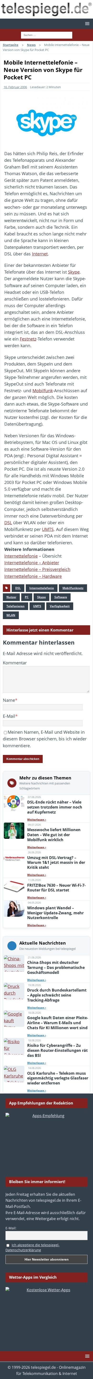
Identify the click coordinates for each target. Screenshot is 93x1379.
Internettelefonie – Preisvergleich (37, 569)
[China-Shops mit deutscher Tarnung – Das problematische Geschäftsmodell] (14, 963)
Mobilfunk (42, 390)
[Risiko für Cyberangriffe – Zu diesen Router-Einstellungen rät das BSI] (14, 1046)
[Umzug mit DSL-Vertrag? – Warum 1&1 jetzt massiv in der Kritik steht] (14, 858)
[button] (86, 23)
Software (60, 597)
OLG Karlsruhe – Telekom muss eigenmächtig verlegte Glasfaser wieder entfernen (57, 1078)
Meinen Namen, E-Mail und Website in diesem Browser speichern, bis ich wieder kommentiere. (45, 738)
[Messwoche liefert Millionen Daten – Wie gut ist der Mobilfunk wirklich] (14, 831)
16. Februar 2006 (15, 87)
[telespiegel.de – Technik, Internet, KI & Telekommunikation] (46, 9)
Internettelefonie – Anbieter (31, 562)
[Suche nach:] (46, 34)
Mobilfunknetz (72, 588)
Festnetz (28, 339)
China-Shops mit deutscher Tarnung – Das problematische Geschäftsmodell (56, 967)
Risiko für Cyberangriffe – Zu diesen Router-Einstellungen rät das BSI (57, 1050)
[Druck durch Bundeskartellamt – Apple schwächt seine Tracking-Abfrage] (14, 991)
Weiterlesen (36, 820)
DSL (8, 522)
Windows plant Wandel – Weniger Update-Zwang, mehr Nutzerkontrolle (55, 913)
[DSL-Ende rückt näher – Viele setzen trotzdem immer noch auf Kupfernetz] (14, 803)
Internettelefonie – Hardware (33, 576)
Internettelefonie (21, 556)
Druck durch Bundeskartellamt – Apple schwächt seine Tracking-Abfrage (57, 995)
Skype (74, 272)
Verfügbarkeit (60, 606)
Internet (40, 254)
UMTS (48, 529)
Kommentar (15, 663)
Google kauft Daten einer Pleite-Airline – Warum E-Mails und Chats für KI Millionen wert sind (57, 1022)
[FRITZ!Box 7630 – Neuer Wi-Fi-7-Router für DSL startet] (14, 886)
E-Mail (9, 716)
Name (9, 700)
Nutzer (11, 597)
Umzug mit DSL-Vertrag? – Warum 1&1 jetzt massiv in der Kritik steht (56, 862)
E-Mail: (10, 1228)
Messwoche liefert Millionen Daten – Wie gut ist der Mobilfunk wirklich (54, 834)
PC (27, 597)
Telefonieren (15, 606)
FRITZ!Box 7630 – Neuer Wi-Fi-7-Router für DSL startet (56, 888)
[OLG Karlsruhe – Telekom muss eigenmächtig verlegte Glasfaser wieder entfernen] (14, 1074)
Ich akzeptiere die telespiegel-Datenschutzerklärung (32, 1247)
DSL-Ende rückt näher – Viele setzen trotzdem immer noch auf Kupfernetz (54, 807)
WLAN (10, 615)
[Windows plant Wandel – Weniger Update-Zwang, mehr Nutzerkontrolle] (14, 909)
